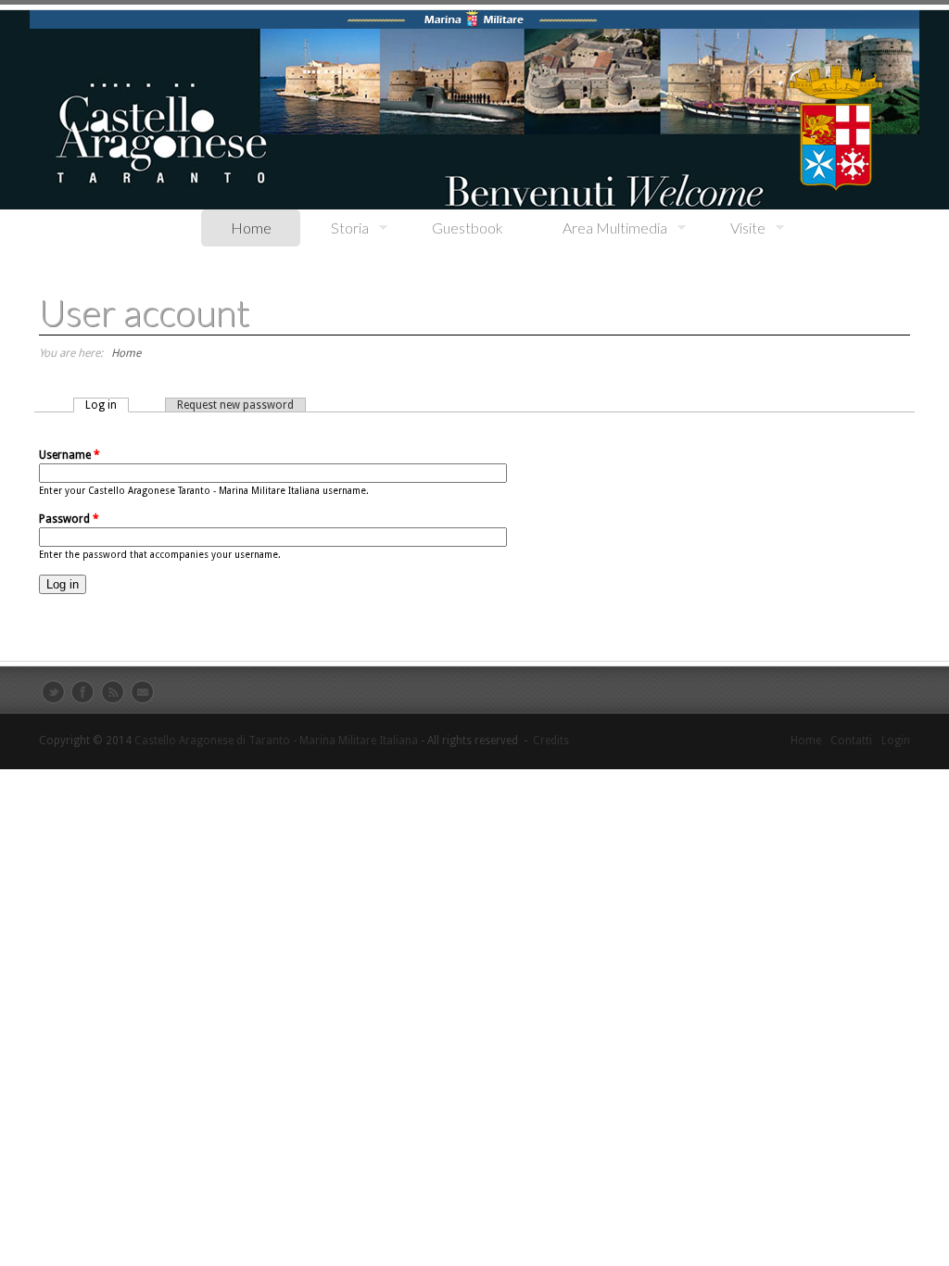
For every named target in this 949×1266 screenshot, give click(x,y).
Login (895, 740)
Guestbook (467, 227)
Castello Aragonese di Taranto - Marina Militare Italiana (276, 740)
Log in (107, 405)
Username (69, 455)
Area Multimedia (600, 228)
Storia (335, 228)
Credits (551, 740)
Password (69, 519)
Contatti (851, 740)
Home (251, 227)
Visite (733, 228)
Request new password (235, 405)
